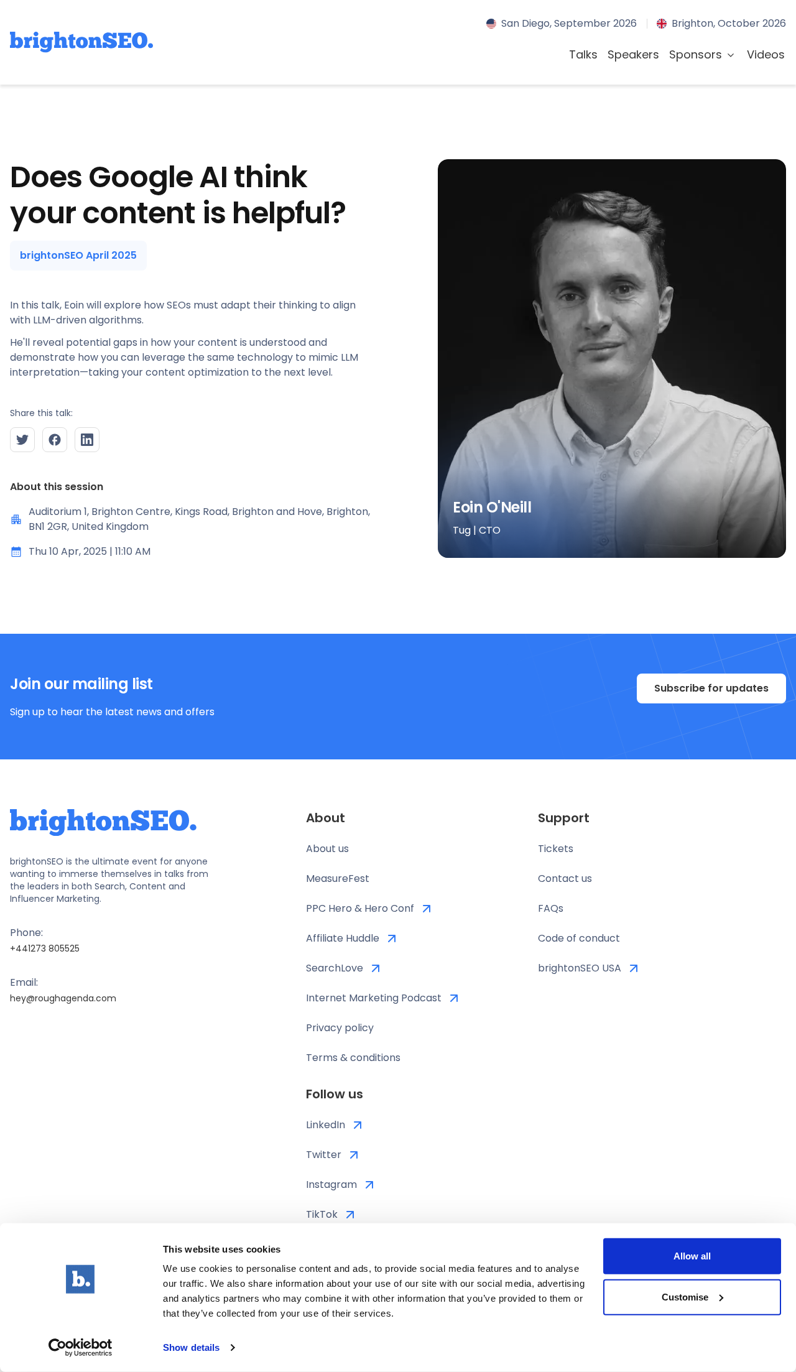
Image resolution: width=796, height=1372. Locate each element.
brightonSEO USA (579, 968)
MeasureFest (337, 878)
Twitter (323, 1154)
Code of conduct (579, 938)
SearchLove (334, 968)
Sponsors (695, 54)
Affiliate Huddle (342, 938)
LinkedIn (325, 1125)
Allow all (692, 1256)
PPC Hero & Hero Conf (360, 908)
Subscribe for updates (711, 688)
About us (327, 848)
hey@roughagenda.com (63, 998)
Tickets (555, 848)
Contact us (565, 878)
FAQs (550, 908)
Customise (685, 1296)
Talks (583, 54)
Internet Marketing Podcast (374, 998)
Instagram (331, 1184)
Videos (766, 54)
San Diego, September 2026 (569, 23)
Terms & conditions (353, 1057)
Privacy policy (340, 1028)
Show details (191, 1347)
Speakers (633, 54)
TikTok (322, 1214)
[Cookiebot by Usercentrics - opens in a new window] (80, 1347)
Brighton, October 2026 (729, 23)
